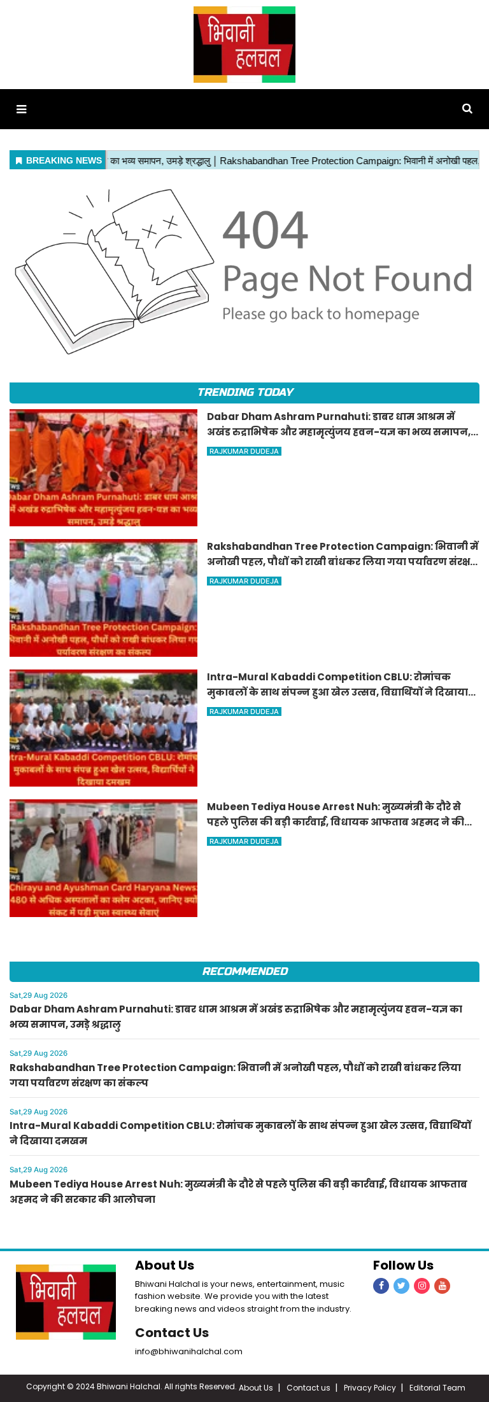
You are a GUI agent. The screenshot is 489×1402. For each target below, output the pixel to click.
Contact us (308, 1387)
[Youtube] (442, 1286)
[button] (21, 109)
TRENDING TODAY (244, 392)
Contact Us (172, 1333)
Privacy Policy (370, 1387)
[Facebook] (381, 1286)
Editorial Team (437, 1387)
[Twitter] (401, 1286)
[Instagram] (422, 1286)
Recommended (244, 971)
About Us (256, 1387)
